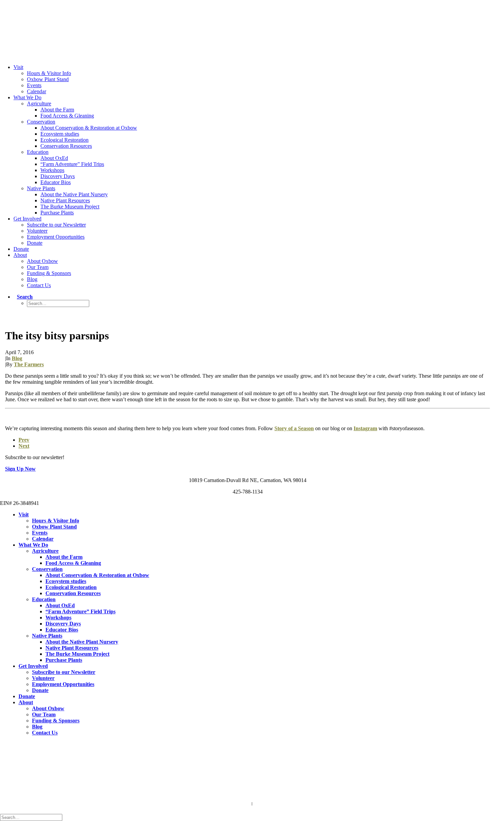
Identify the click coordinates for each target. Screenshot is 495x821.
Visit (18, 67)
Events (34, 85)
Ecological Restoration (64, 140)
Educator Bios (55, 182)
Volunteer (37, 231)
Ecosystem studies (59, 134)
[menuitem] (254, 79)
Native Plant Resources (65, 200)
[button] (23, 297)
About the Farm (57, 109)
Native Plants (41, 188)
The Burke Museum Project (69, 206)
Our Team (37, 267)
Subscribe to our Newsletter (56, 225)
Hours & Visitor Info (49, 73)
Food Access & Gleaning (67, 115)
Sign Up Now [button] (20, 469)
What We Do (27, 97)
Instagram (365, 428)
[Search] (33, 817)
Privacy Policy (266, 803)
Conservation (41, 122)
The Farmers (29, 364)
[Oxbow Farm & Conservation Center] (247, 24)
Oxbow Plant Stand (48, 79)
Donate (34, 243)
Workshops (52, 170)
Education (37, 152)
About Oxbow (42, 261)
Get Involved (27, 218)
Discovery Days (57, 176)
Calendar (36, 91)
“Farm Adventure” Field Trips (72, 164)
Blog (32, 279)
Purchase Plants (57, 212)
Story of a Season (294, 428)
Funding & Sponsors (49, 273)
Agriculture (39, 103)
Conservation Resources (66, 146)
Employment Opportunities (56, 237)
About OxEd (54, 158)
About (20, 255)
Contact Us (39, 285)
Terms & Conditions (233, 803)
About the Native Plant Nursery (74, 194)
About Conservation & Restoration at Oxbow (88, 128)
